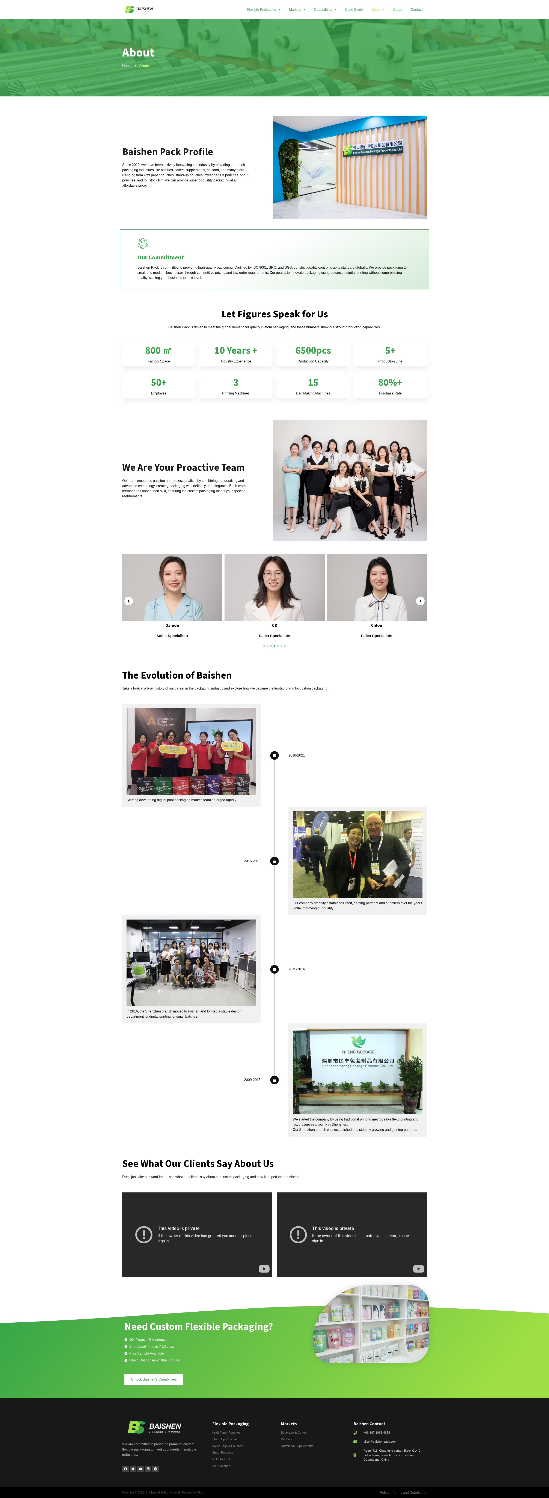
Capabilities (323, 9)
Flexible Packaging (261, 9)
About (375, 9)
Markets (295, 9)
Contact (416, 9)
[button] (264, 646)
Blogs (397, 9)
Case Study (354, 9)
